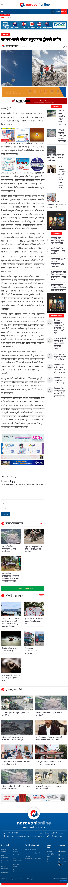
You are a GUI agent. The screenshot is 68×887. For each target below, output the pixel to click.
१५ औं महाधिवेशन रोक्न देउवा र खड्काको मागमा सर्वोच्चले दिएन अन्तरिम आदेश (58, 276)
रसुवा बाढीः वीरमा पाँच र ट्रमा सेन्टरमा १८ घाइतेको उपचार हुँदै (48, 787)
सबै (41, 523)
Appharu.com (63, 880)
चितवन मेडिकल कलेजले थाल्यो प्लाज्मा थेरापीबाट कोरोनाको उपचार (59, 368)
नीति (48, 859)
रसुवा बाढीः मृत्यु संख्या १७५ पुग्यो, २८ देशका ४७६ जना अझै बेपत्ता (33, 549)
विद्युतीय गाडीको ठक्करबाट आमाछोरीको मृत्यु (10, 649)
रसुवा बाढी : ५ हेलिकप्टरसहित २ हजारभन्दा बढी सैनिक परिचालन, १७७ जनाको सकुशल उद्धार (10, 577)
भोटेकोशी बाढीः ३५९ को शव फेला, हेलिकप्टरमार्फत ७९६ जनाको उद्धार (55, 158)
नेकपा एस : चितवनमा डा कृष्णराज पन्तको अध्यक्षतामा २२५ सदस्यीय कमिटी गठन (59, 326)
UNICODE (63, 12)
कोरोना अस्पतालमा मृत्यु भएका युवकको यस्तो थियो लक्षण (60, 357)
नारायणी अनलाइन (12, 46)
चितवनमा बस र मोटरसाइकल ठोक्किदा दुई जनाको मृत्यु (33, 651)
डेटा (47, 862)
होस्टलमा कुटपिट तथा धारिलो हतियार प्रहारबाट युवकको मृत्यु (11, 678)
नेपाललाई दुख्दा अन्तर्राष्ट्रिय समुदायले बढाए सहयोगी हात (62, 117)
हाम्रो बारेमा (49, 851)
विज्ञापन (49, 856)
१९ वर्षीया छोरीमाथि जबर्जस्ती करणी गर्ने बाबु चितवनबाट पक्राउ (34, 621)
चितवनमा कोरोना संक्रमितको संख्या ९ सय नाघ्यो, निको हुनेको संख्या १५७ (60, 392)
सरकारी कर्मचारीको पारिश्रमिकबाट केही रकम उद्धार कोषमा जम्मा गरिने (56, 204)
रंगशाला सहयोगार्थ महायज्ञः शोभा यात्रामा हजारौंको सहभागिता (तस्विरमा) (60, 343)
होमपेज (3, 17)
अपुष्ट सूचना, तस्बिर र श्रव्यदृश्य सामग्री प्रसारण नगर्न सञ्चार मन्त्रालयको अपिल (50, 763)
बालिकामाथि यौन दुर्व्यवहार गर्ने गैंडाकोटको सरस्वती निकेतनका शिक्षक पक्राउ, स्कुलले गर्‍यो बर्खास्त (10, 622)
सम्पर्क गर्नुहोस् (50, 854)
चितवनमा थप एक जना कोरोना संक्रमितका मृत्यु (59, 380)
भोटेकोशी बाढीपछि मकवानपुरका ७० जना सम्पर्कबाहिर (9, 549)
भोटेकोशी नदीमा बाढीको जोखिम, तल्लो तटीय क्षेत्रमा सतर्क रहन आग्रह (16, 787)
